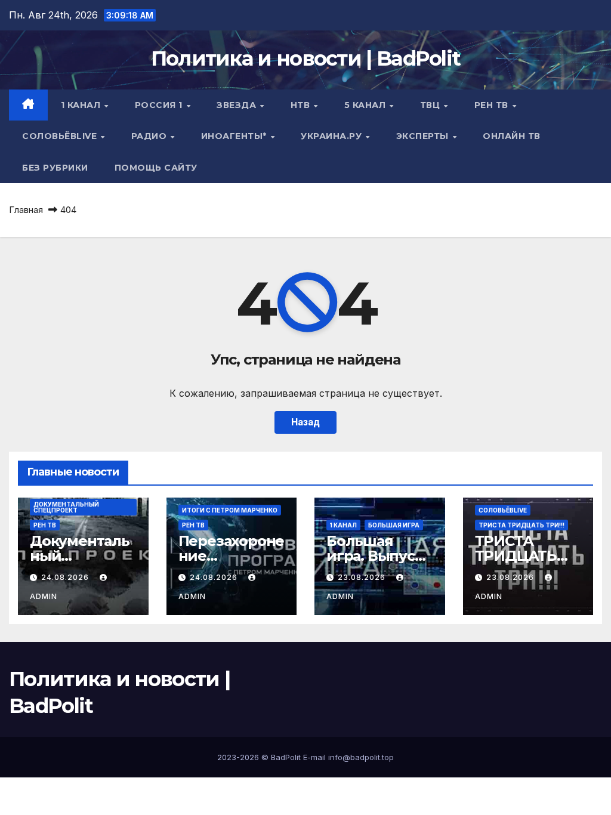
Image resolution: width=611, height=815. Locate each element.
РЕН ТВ (492, 105)
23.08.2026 (363, 577)
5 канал (366, 105)
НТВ (302, 105)
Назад (305, 422)
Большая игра (393, 525)
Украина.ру (333, 136)
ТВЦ (431, 105)
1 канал (82, 105)
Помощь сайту (156, 167)
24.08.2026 (66, 577)
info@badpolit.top (361, 757)
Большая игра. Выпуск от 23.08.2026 (374, 555)
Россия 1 (160, 105)
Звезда (238, 105)
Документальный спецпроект (66, 507)
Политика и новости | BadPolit (306, 58)
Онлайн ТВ (512, 136)
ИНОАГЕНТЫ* (235, 136)
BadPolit (286, 757)
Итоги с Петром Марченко (229, 510)
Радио (150, 136)
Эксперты (424, 136)
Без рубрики (55, 167)
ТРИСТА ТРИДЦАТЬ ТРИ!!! (521, 525)
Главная (26, 209)
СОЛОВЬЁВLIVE (61, 136)
